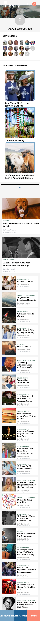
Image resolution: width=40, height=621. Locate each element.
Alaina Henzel (10, 269)
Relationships (23, 447)
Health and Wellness (26, 295)
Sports (20, 531)
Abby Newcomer (27, 54)
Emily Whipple (27, 48)
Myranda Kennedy (16, 54)
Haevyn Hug (32, 43)
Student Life (22, 312)
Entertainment (9, 259)
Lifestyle (7, 220)
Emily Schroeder (27, 43)
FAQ (20, 187)
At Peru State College (9, 232)
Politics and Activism (26, 360)
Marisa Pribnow (5, 43)
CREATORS (20, 615)
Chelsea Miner (21, 48)
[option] (20, 89)
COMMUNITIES (7, 615)
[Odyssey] (12, 6)
